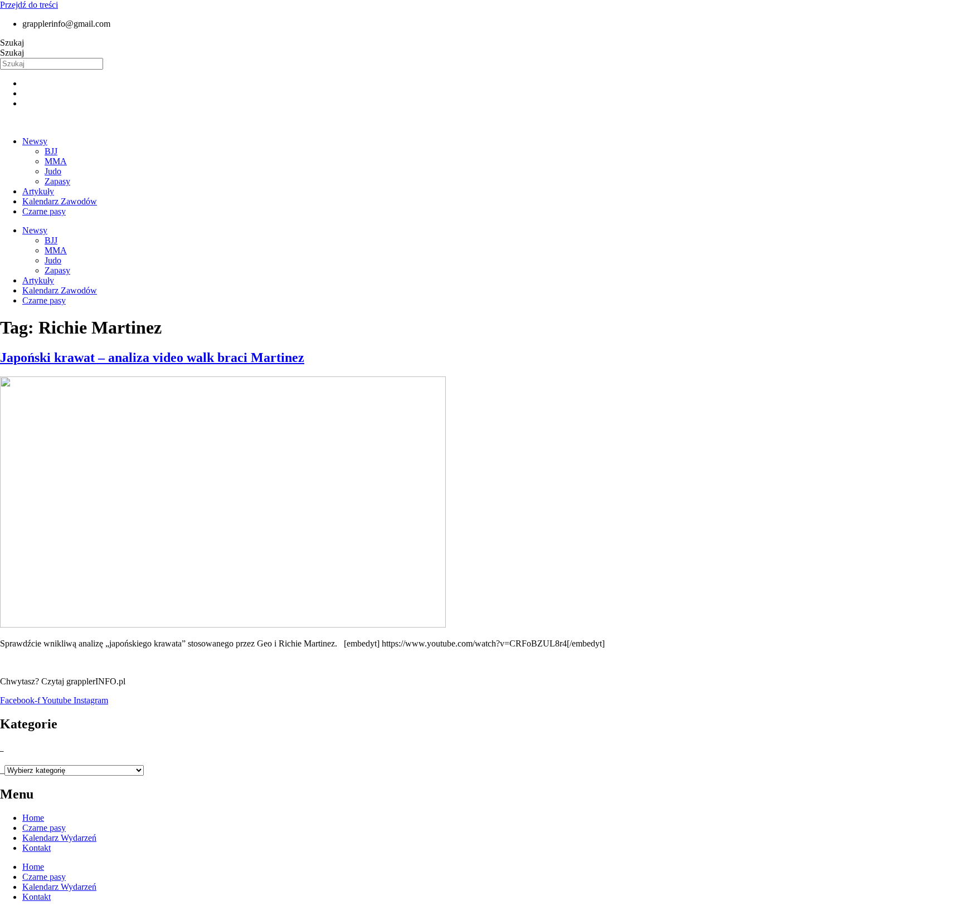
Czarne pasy (44, 211)
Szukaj (12, 42)
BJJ (51, 151)
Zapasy (57, 181)
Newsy (34, 141)
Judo (53, 171)
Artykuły (38, 191)
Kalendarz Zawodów (59, 201)
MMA (56, 161)
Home (33, 817)
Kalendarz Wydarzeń (59, 838)
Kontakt (36, 848)
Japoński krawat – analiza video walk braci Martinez (152, 357)
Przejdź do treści (29, 4)
